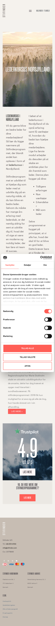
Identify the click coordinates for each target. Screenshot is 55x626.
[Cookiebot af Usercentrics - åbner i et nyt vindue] (40, 257)
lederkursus (15, 164)
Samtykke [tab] (10, 265)
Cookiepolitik (7, 601)
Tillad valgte (27, 357)
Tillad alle (27, 348)
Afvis (27, 366)
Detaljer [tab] (27, 265)
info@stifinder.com (10, 548)
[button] (30, 10)
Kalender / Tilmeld (43, 11)
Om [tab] (45, 265)
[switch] (48, 319)
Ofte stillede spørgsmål (10, 609)
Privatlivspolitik (7, 613)
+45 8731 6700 (10, 544)
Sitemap (5, 617)
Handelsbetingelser (9, 605)
